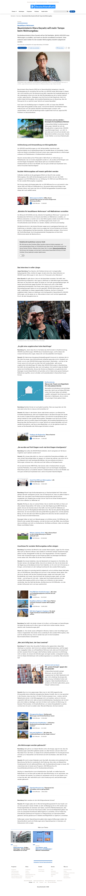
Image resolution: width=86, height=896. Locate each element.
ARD (34, 882)
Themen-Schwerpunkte (16, 877)
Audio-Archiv (44, 11)
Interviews (18, 15)
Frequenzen (28, 877)
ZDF (37, 882)
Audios (27, 871)
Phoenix (41, 882)
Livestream (27, 869)
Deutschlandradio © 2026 (43, 886)
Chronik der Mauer (52, 882)
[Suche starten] (67, 11)
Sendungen (21, 11)
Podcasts (37, 11)
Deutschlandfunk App (30, 874)
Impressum (59, 880)
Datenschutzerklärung (59, 248)
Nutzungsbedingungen (50, 880)
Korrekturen (66, 876)
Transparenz (66, 874)
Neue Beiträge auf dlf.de (16, 876)
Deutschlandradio (31, 2)
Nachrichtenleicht (15, 874)
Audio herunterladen (34, 48)
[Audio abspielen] (31, 203)
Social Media (41, 871)
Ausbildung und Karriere (69, 872)
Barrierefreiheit (67, 877)
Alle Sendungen (15, 871)
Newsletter (53, 871)
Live (73, 11)
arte (45, 882)
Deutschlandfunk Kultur (41, 2)
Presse (65, 871)
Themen (13, 11)
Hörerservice (41, 869)
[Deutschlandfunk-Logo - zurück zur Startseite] (43, 6)
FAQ (52, 869)
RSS (52, 876)
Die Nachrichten (15, 872)
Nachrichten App (29, 876)
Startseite (13, 15)
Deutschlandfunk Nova (53, 2)
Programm (29, 11)
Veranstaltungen (54, 872)
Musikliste (53, 874)
